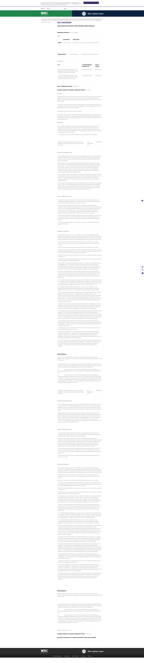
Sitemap (89, 656)
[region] (57, 9)
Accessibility (67, 656)
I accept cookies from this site (91, 2)
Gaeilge (48, 8)
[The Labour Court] (84, 13)
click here (98, 20)
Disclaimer (83, 656)
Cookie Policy (76, 3)
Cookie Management (57, 656)
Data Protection (75, 656)
